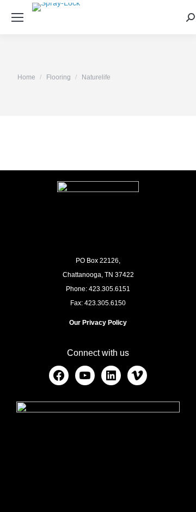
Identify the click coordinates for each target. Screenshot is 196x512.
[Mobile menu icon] (17, 17)
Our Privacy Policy (98, 322)
